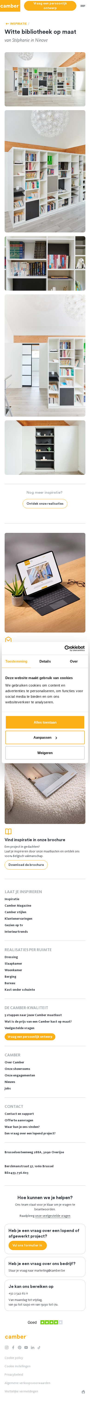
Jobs (8, 1088)
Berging (10, 977)
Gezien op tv (14, 925)
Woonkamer (13, 970)
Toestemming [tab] (16, 661)
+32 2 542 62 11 (18, 1293)
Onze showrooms (17, 1069)
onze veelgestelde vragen (52, 1216)
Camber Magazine (18, 906)
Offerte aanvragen (19, 1120)
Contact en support (19, 1114)
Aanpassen (42, 737)
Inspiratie (12, 899)
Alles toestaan (45, 722)
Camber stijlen (15, 912)
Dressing (11, 957)
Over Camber (14, 1062)
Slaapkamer (13, 964)
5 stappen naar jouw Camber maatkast (33, 1015)
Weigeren (45, 753)
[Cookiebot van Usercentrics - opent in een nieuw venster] (65, 648)
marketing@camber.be (49, 1270)
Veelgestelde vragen (19, 1028)
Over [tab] (74, 661)
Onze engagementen (20, 1075)
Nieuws (10, 1082)
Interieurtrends (16, 932)
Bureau (10, 983)
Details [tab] (45, 661)
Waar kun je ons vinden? (22, 1127)
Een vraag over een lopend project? (30, 1133)
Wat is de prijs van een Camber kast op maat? (38, 1022)
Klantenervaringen (18, 919)
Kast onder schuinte (20, 990)
